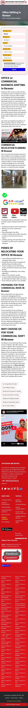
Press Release (6, 522)
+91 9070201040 (10, 480)
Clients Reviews (6, 507)
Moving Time (6, 49)
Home (3, 18)
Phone (5, 43)
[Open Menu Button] (26, 2)
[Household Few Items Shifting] (14, 65)
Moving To (6, 37)
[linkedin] (9, 489)
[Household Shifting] (14, 63)
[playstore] (3, 625)
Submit (14, 69)
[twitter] (5, 489)
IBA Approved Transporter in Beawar (12, 391)
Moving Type (7, 55)
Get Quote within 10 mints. (13, 704)
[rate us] (13, 202)
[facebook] (2, 489)
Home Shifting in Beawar (9, 387)
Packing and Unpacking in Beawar (11, 402)
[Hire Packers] (21, 489)
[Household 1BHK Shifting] (14, 66)
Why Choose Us (6, 514)
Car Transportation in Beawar (10, 384)
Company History (6, 500)
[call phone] (4, 195)
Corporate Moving (21, 504)
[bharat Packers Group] (18, 489)
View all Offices (6, 565)
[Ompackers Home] (12, 2)
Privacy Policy (14, 698)
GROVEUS (19, 701)
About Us (7, 698)
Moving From (7, 31)
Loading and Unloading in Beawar (11, 398)
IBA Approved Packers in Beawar (11, 395)
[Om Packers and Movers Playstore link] (7, 529)
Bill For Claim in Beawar (8, 405)
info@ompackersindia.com (13, 544)
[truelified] (15, 489)
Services (21, 698)
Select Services (7, 60)
